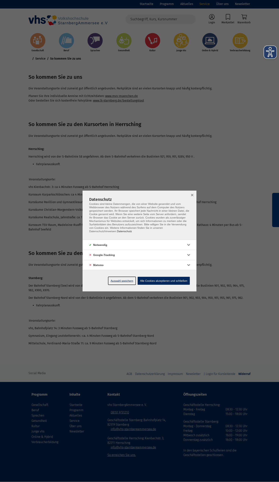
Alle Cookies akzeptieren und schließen (163, 280)
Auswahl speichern (122, 280)
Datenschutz (124, 231)
